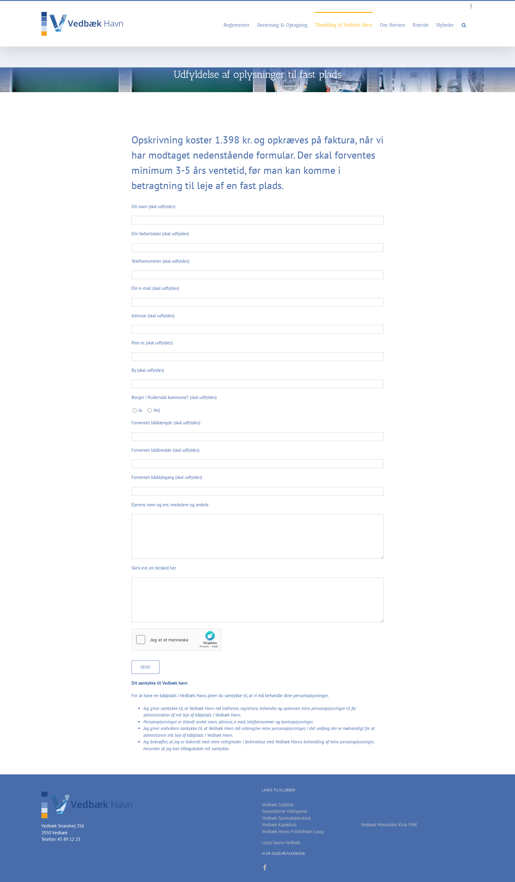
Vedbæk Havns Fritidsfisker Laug (292, 831)
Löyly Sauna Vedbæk (281, 842)
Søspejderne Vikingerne (284, 811)
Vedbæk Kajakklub (279, 824)
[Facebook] (265, 868)
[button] (464, 24)
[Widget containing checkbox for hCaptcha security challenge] (176, 639)
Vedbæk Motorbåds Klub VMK (389, 824)
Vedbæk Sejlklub (278, 804)
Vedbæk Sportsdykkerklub (286, 818)
